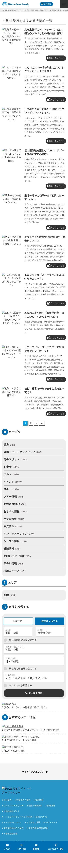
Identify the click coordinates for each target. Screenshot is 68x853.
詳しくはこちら (57, 58)
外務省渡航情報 (10, 834)
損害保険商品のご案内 (13, 828)
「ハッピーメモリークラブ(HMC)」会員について (25, 817)
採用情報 (39, 800)
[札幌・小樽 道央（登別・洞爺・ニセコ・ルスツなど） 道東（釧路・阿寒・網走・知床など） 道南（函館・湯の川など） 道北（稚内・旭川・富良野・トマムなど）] (34, 648)
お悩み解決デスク (11, 811)
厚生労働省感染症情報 (38, 828)
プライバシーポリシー (13, 805)
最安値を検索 (35, 693)
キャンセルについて (12, 822)
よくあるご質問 (33, 822)
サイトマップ (51, 822)
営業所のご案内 (23, 800)
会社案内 (8, 800)
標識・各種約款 (35, 805)
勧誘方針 (51, 805)
